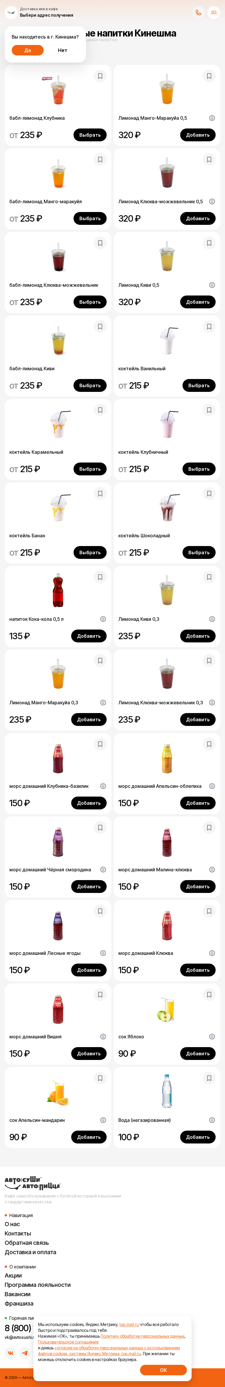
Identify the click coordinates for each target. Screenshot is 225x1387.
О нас (12, 1224)
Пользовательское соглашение (68, 1341)
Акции (13, 1275)
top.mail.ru (129, 1324)
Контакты (18, 1233)
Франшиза (19, 1303)
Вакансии (17, 1294)
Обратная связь (27, 1242)
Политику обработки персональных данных (143, 1336)
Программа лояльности (38, 1284)
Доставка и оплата (30, 1252)
